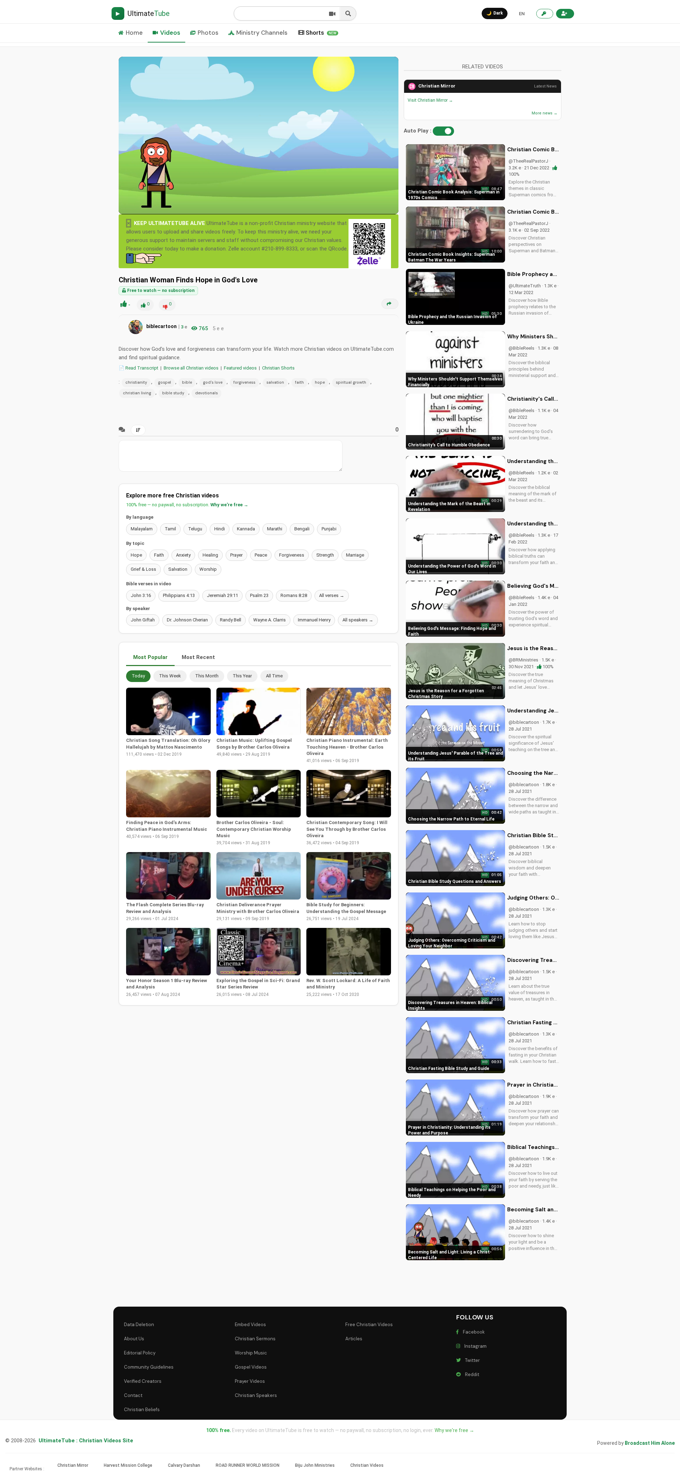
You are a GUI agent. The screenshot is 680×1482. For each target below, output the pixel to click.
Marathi (274, 528)
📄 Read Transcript (138, 368)
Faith (159, 555)
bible (187, 382)
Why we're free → (229, 504)
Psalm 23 (259, 595)
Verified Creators (143, 1381)
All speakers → (357, 619)
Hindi (219, 528)
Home (134, 32)
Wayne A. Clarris (269, 619)
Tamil (170, 528)
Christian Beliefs (142, 1410)
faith (299, 382)
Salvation (177, 569)
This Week (170, 675)
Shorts (321, 32)
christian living (137, 392)
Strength (325, 555)
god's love (212, 382)
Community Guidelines (149, 1367)
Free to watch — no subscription (160, 290)
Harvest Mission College (128, 1465)
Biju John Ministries (315, 1465)
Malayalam (142, 528)
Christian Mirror (436, 86)
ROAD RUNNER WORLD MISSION (247, 1465)
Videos (170, 32)
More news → (544, 113)
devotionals (206, 392)
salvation (275, 382)
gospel (164, 382)
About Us (134, 1339)
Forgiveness (291, 555)
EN (522, 13)
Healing (210, 555)
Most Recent (198, 657)
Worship (208, 569)
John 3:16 (141, 595)
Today (138, 675)
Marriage (355, 555)
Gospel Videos (251, 1367)
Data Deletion (139, 1325)
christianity (136, 382)
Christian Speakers (256, 1395)
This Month (207, 675)
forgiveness (244, 382)
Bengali (302, 528)
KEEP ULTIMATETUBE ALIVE (169, 223)
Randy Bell (230, 619)
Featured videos (240, 368)
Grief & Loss (143, 569)
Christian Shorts (278, 368)
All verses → (331, 595)
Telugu (195, 528)
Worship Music (251, 1353)
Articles (353, 1339)
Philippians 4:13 (179, 595)
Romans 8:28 (293, 595)
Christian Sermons (255, 1339)
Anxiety (183, 555)
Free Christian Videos (369, 1325)
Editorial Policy (139, 1353)
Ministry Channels (262, 32)
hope (320, 382)
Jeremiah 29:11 (222, 595)
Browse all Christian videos (191, 368)
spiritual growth (351, 382)
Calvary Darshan (184, 1465)
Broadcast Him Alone (650, 1443)
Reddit (471, 1374)
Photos (208, 32)
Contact (133, 1395)
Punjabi (329, 528)
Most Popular (150, 657)
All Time (274, 675)
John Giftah (143, 619)
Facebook (473, 1332)
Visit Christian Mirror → (430, 100)
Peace (261, 555)
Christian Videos (367, 1465)
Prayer (236, 555)
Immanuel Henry (314, 619)
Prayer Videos (250, 1381)
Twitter (471, 1360)
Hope (136, 555)
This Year (242, 675)
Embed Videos (250, 1325)
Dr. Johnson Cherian (187, 619)
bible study (173, 392)
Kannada (246, 528)
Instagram (474, 1346)
